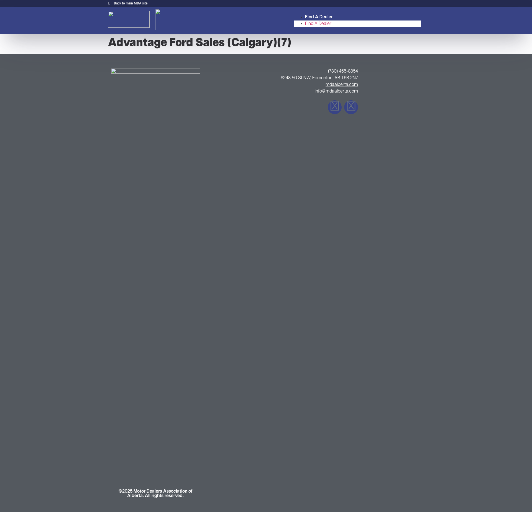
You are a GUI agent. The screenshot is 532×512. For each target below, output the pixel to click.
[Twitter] (351, 107)
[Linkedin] (335, 107)
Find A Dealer (319, 17)
